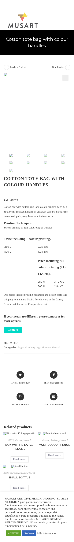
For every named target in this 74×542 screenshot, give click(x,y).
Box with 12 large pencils (19, 447)
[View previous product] (6, 67)
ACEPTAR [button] (13, 533)
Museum (46, 347)
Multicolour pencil (54, 445)
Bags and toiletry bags (29, 347)
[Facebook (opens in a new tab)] (31, 5)
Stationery (54, 440)
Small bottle (19, 477)
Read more (19, 459)
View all (56, 347)
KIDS (10, 440)
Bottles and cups (10, 473)
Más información (47, 533)
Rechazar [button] (29, 533)
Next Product (58, 67)
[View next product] (67, 67)
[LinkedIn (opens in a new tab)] (43, 5)
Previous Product (18, 67)
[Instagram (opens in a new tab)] (40, 5)
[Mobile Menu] (69, 19)
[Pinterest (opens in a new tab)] (35, 5)
